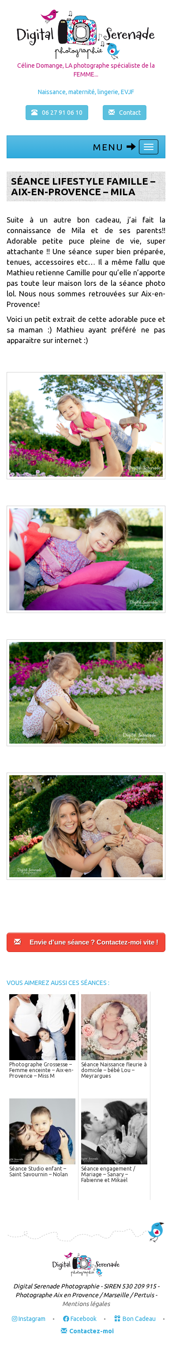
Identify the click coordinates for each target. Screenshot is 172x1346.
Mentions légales (86, 1303)
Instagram (31, 1318)
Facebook (83, 1318)
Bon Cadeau (139, 1318)
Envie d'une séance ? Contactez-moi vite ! (94, 942)
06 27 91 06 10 (62, 112)
